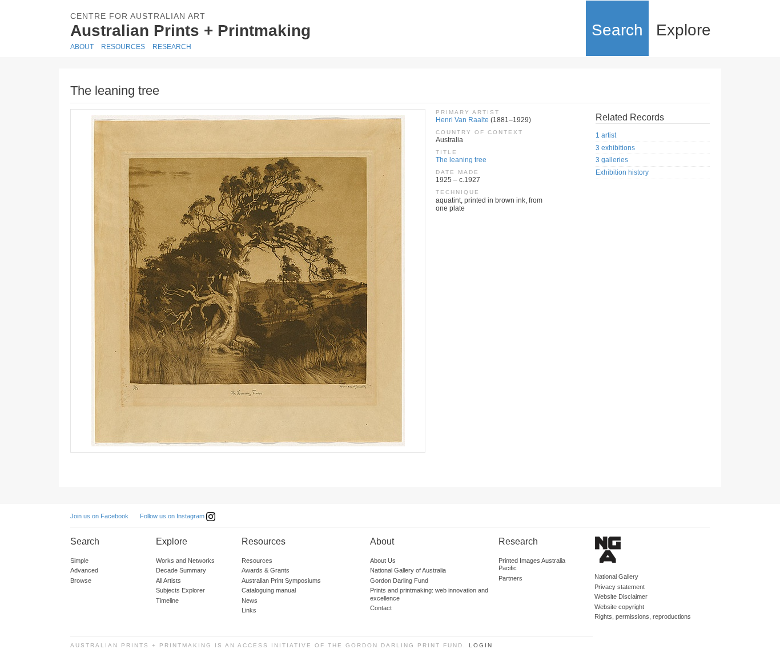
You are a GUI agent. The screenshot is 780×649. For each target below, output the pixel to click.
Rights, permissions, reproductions (642, 616)
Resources (123, 47)
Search (617, 30)
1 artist (606, 135)
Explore (683, 30)
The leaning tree (461, 160)
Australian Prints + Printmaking (190, 30)
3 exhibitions (615, 148)
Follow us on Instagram (173, 516)
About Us (383, 560)
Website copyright (619, 606)
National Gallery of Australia (408, 570)
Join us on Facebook (99, 516)
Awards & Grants (266, 570)
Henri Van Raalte (462, 120)
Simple (79, 560)
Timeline (167, 600)
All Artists (168, 580)
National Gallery (616, 576)
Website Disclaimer (621, 596)
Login (481, 645)
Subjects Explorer (180, 590)
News (250, 600)
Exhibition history (622, 172)
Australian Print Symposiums (281, 580)
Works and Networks (185, 560)
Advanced (84, 570)
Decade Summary (181, 570)
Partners (510, 578)
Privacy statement (619, 586)
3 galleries (612, 160)
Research (171, 47)
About (82, 47)
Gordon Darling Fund (399, 580)
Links (249, 610)
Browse (80, 580)
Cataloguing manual (269, 590)
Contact (381, 607)
